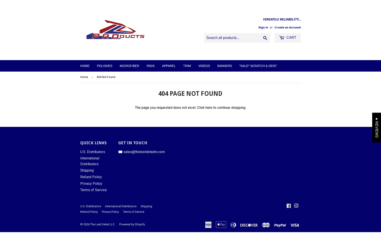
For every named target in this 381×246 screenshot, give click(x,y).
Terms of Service (93, 190)
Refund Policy (91, 177)
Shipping (87, 170)
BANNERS (224, 66)
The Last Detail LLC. (102, 224)
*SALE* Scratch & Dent (258, 66)
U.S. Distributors (92, 152)
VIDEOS (204, 66)
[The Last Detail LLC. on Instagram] (296, 206)
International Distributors (120, 206)
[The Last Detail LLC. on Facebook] (288, 206)
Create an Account (288, 27)
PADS (151, 66)
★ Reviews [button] (377, 127)
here (208, 107)
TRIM (187, 66)
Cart (291, 37)
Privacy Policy (91, 183)
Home (84, 77)
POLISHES (104, 66)
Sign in (263, 27)
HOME (85, 66)
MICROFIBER (129, 66)
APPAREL (169, 66)
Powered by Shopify (132, 224)
